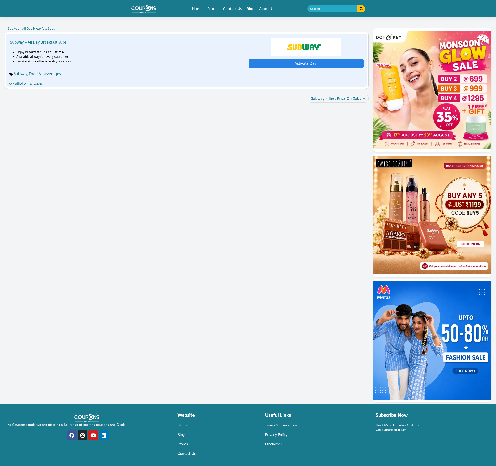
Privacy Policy (276, 435)
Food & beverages (45, 73)
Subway (20, 73)
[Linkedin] (104, 435)
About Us (267, 8)
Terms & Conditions (281, 425)
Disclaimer (273, 444)
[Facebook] (72, 435)
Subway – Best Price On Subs (336, 98)
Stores (212, 8)
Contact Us (232, 8)
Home (197, 8)
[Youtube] (93, 435)
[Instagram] (82, 435)
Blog (251, 8)
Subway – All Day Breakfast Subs (38, 42)
